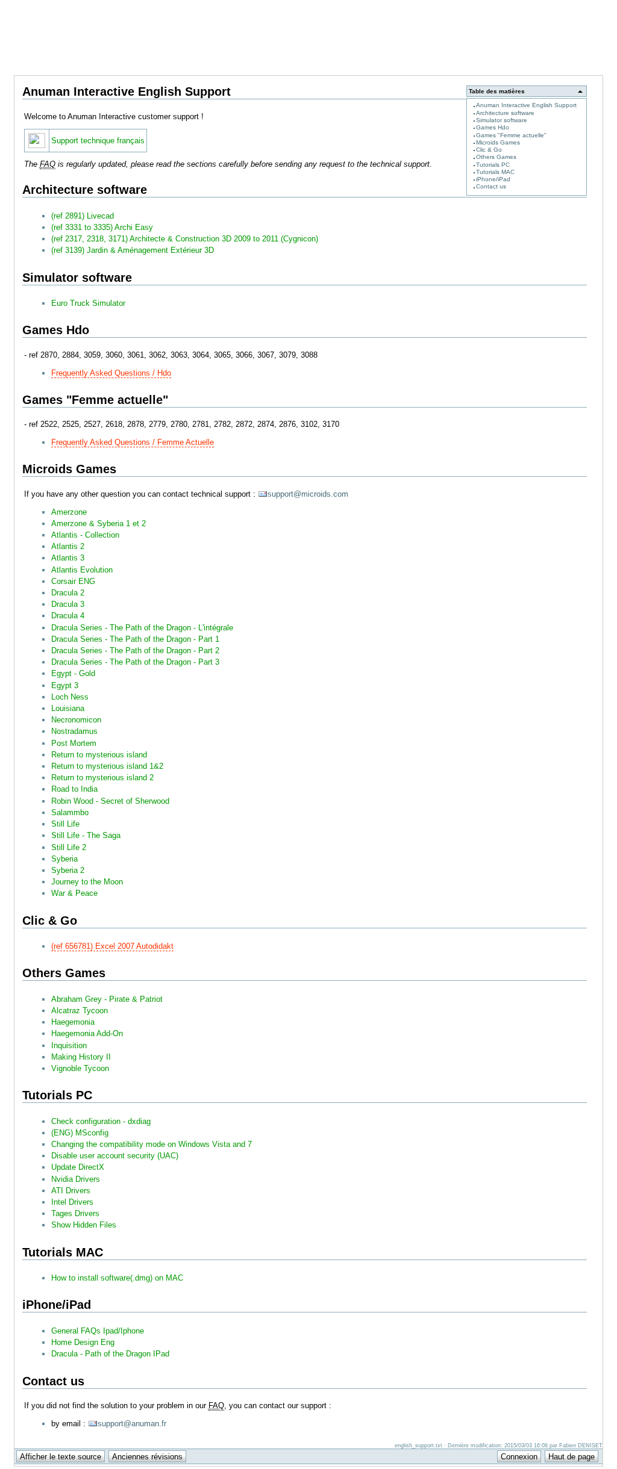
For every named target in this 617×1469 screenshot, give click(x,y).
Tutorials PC (493, 164)
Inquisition (69, 1045)
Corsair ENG (73, 581)
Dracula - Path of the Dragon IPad (110, 1353)
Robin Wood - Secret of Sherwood (110, 801)
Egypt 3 (64, 685)
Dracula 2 (67, 592)
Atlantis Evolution (82, 569)
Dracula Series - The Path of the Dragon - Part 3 (135, 661)
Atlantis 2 (67, 546)
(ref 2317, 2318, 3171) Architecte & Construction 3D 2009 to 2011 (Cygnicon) (184, 238)
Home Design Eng (82, 1342)
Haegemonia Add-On (87, 1033)
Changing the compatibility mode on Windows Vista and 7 (151, 1144)
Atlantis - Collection (85, 534)
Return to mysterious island (99, 754)
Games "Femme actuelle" (511, 135)
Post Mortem (73, 743)
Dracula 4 (67, 615)
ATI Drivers (70, 1190)
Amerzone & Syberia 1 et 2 (98, 523)
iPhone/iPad (493, 179)
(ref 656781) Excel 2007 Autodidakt (112, 946)
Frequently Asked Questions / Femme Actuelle (132, 442)
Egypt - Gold (73, 673)
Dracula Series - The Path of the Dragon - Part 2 (135, 650)
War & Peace (74, 893)
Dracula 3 (67, 604)
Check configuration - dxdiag (101, 1121)
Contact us (491, 186)
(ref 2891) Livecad (82, 215)
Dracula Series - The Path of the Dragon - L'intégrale (142, 627)
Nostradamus (74, 731)
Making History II (81, 1056)
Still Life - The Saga (86, 835)
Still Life (65, 823)
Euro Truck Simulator (88, 303)
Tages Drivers (75, 1213)
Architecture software (505, 113)
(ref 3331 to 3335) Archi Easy (102, 227)
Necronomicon (76, 719)
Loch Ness (70, 696)
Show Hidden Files (83, 1224)
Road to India (74, 789)
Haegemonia (73, 1021)
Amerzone (69, 512)
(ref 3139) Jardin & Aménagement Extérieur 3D (132, 250)
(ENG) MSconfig (79, 1132)
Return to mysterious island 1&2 (107, 766)
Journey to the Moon (87, 881)
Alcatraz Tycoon (79, 1010)
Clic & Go (489, 149)
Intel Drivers (72, 1202)
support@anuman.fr (132, 1423)
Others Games (496, 157)
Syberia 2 (67, 870)
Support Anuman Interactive (540, 6)
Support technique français (98, 140)
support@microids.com (308, 493)
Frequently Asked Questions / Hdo (111, 372)
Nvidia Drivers (75, 1179)
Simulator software (501, 120)
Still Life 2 (68, 847)
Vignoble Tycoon (80, 1068)
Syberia (64, 858)
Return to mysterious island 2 (102, 777)
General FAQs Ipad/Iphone (97, 1330)
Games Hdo (492, 127)
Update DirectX (77, 1167)
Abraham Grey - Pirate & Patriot (107, 999)
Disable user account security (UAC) (114, 1155)
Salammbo (70, 812)
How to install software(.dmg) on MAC (117, 1277)
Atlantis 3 (67, 557)
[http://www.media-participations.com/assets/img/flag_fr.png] (37, 145)
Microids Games (498, 142)
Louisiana (67, 708)
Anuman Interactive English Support (526, 105)
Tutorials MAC (495, 172)
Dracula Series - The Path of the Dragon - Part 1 (135, 639)
